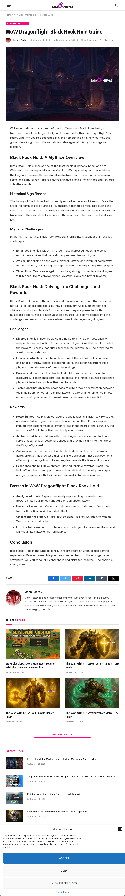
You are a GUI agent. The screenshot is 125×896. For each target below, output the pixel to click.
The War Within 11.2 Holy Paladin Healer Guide (30, 715)
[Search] (116, 5)
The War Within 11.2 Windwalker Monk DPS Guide (91, 715)
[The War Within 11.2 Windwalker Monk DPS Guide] (92, 693)
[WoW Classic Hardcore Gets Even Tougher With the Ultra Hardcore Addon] (33, 644)
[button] (120, 829)
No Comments (90, 40)
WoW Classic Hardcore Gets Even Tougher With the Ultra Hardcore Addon (31, 666)
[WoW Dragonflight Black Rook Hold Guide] (62, 84)
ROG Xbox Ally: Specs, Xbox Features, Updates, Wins (54, 794)
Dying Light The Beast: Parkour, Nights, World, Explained (56, 812)
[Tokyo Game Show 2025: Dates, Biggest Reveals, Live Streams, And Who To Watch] (14, 781)
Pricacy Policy (62, 892)
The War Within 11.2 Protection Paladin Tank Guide (92, 666)
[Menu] (9, 5)
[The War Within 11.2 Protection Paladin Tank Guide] (92, 644)
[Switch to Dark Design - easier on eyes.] (111, 5)
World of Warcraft (17, 23)
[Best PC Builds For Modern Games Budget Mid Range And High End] (14, 763)
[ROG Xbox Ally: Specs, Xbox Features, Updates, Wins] (14, 798)
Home (8, 15)
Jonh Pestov (21, 40)
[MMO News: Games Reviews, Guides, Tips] (63, 5)
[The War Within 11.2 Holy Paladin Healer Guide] (33, 693)
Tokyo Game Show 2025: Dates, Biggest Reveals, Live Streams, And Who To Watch (70, 777)
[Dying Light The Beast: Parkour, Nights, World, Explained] (14, 816)
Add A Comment (62, 734)
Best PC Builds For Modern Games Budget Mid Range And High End (61, 759)
